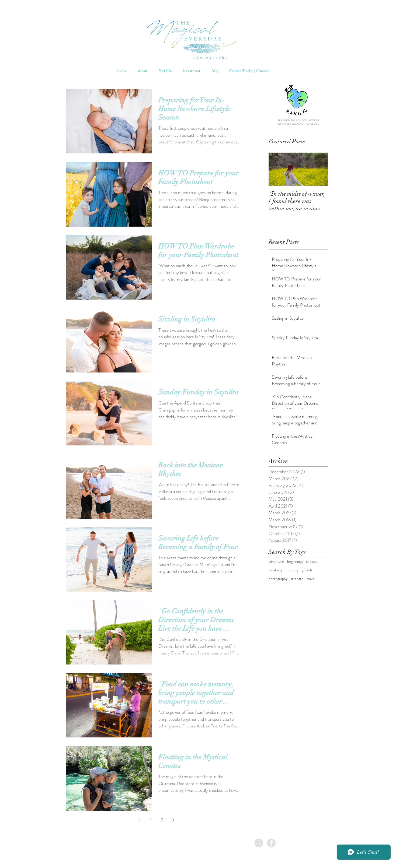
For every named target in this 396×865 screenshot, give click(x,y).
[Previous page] (139, 820)
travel (311, 578)
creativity (276, 570)
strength (297, 578)
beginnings (295, 561)
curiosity (292, 570)
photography (278, 578)
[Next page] (173, 820)
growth (307, 570)
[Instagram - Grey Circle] (259, 843)
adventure (276, 561)
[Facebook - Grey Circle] (271, 843)
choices (311, 561)
